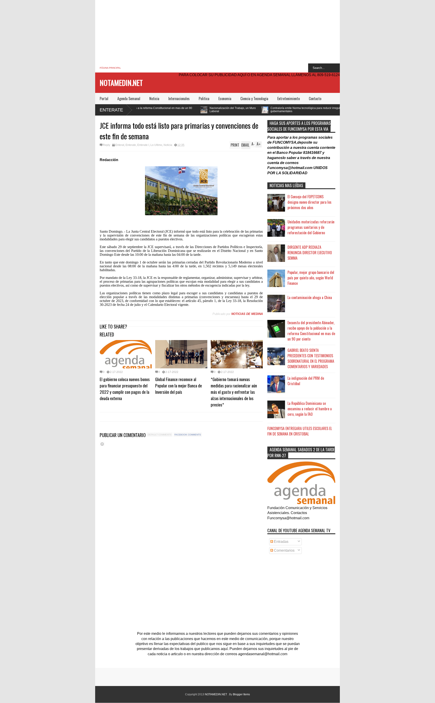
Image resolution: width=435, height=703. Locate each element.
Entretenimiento (288, 98)
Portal (104, 98)
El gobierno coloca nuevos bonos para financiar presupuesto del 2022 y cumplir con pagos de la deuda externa (125, 388)
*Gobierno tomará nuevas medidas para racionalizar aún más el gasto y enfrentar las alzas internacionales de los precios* (234, 392)
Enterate (111, 109)
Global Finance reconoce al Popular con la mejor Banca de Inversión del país (178, 385)
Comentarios (284, 550)
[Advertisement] (217, 31)
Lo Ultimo (156, 145)
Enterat (119, 145)
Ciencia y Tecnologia (254, 98)
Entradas (280, 542)
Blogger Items (241, 694)
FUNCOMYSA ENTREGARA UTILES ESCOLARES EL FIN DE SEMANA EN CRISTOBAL (299, 431)
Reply (106, 145)
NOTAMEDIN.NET (121, 82)
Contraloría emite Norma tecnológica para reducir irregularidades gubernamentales (271, 109)
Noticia (154, 98)
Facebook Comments (187, 434)
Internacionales (179, 98)
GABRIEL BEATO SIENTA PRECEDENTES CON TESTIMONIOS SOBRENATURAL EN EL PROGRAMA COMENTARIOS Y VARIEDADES (311, 358)
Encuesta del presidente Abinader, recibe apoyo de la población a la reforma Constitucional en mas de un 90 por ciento (311, 331)
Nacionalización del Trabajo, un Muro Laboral (193, 109)
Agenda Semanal (128, 98)
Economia (224, 98)
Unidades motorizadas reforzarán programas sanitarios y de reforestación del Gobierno (311, 227)
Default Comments (160, 434)
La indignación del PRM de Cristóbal (306, 380)
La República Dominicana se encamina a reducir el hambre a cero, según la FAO (310, 409)
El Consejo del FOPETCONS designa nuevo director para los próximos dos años (309, 202)
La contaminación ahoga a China (310, 297)
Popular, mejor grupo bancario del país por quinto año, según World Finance (311, 278)
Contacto (315, 98)
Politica (204, 98)
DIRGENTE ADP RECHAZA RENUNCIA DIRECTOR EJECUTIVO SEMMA (310, 252)
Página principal (110, 68)
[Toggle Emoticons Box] (102, 444)
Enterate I (143, 145)
